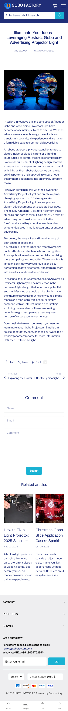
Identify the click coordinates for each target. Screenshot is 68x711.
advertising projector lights (20, 246)
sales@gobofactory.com (18, 331)
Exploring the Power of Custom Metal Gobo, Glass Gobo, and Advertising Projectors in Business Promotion (21, 378)
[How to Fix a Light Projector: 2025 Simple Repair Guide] (18, 508)
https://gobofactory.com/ (19, 335)
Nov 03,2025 (11, 546)
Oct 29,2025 (42, 546)
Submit (34, 470)
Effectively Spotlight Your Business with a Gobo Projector (47, 378)
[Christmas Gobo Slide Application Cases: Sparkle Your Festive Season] (50, 508)
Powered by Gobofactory (49, 693)
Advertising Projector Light (32, 125)
